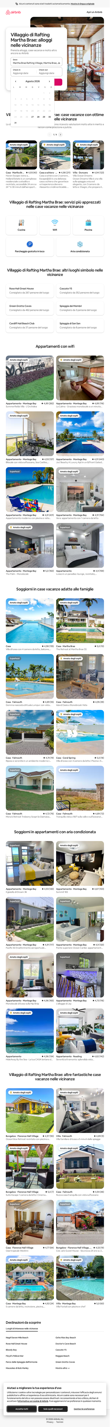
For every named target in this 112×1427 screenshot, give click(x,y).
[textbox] (23, 73)
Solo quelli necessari (53, 1409)
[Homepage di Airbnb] (13, 12)
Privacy (50, 1422)
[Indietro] (49, 134)
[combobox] (36, 63)
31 (15, 123)
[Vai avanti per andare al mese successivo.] (49, 81)
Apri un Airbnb (94, 12)
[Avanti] (60, 134)
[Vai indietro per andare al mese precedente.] (16, 81)
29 (44, 117)
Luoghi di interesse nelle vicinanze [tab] (22, 1328)
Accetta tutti (21, 1409)
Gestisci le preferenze (84, 1409)
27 (32, 117)
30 (49, 117)
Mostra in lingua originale (82, 3)
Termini (59, 1422)
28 (38, 117)
